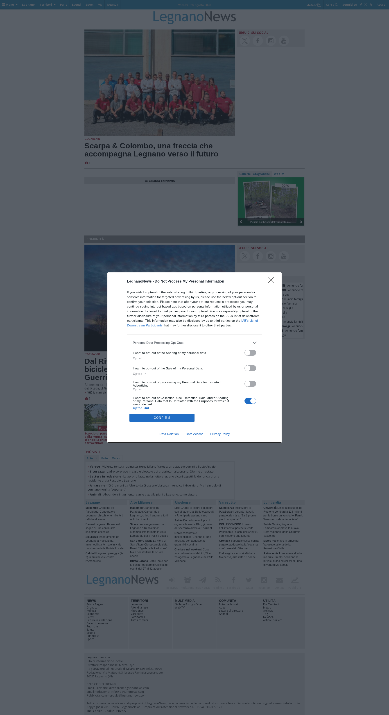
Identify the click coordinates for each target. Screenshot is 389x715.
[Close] (272, 281)
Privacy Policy (220, 434)
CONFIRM (162, 417)
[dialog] (194, 357)
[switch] (250, 353)
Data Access (194, 434)
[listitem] (194, 342)
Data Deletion (169, 434)
